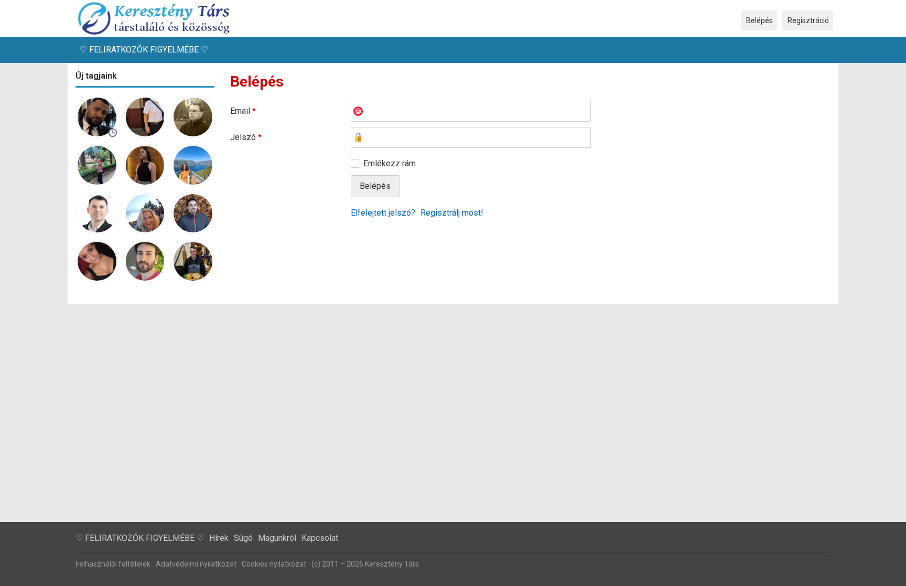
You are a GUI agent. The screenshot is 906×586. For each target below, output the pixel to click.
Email (243, 111)
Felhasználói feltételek (113, 564)
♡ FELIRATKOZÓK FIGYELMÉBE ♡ (144, 50)
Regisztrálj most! (451, 213)
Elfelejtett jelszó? (383, 213)
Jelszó (246, 137)
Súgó (243, 538)
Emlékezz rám (389, 163)
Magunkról (277, 538)
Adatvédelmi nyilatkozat (196, 564)
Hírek (219, 538)
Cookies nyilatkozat (274, 564)
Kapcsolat (319, 538)
